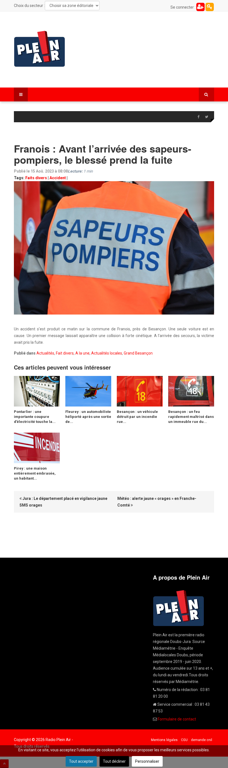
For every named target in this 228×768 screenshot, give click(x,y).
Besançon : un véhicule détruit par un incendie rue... (137, 417)
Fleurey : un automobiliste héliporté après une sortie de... (88, 417)
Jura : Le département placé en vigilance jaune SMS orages (63, 501)
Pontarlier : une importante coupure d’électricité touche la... (35, 417)
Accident (57, 178)
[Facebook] (198, 117)
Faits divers (36, 178)
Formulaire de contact (177, 719)
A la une (82, 353)
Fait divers (65, 353)
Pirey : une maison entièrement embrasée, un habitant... (35, 473)
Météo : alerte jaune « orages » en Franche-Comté (156, 501)
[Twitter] (206, 117)
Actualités (45, 353)
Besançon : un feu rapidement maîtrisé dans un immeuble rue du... (191, 417)
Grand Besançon (138, 353)
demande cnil (201, 740)
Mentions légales (164, 740)
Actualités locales (106, 353)
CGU (184, 740)
